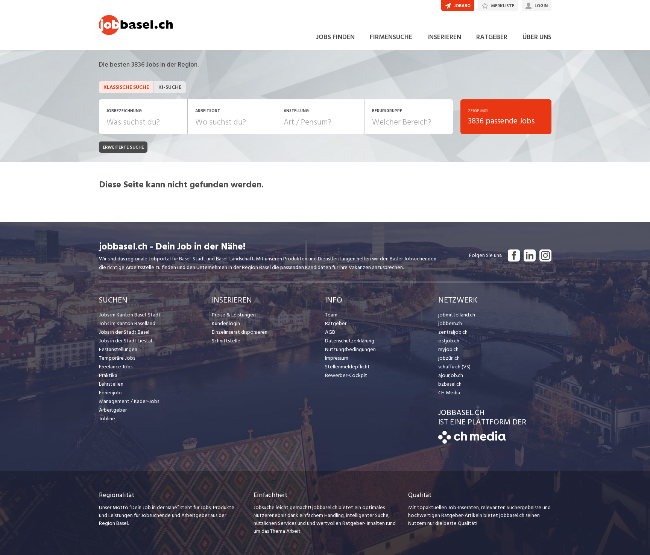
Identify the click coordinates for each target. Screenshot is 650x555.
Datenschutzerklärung (349, 340)
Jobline (107, 418)
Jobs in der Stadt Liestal (125, 340)
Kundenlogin (226, 323)
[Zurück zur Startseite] (472, 442)
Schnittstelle (226, 340)
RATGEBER (491, 37)
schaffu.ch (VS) (454, 366)
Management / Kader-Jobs (129, 401)
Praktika (108, 375)
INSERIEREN (444, 37)
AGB (330, 332)
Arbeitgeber (113, 410)
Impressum (336, 358)
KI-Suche (169, 87)
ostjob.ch (448, 340)
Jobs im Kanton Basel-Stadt (130, 314)
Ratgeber (335, 323)
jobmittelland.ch (456, 314)
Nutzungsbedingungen (350, 349)
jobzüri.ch (449, 358)
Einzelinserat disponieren (239, 332)
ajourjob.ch (450, 375)
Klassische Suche (126, 87)
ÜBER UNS (536, 37)
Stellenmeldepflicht (347, 366)
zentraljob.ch (453, 332)
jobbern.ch (450, 323)
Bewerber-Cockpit (346, 375)
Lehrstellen (111, 384)
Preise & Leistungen (234, 314)
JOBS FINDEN (335, 37)
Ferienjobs (110, 392)
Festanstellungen (118, 349)
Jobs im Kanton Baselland (127, 323)
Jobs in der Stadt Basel (124, 332)
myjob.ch (448, 349)
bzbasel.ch (450, 384)
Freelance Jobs (115, 366)
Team (331, 314)
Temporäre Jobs (117, 358)
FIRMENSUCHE (391, 37)
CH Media (449, 392)
